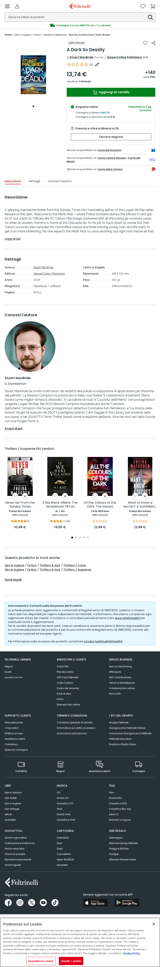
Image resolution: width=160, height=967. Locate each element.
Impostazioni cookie (40, 961)
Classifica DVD (118, 803)
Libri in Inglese (13, 803)
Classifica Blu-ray (120, 809)
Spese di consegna (16, 749)
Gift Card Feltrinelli (67, 677)
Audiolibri (10, 819)
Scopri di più (13, 428)
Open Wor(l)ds (65, 859)
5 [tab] (88, 537)
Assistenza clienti (15, 738)
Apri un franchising (120, 666)
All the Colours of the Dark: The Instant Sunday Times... (100, 505)
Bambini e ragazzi (120, 819)
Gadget (113, 854)
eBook (8, 814)
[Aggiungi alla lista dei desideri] (145, 43)
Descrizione (13, 181)
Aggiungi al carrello (113, 92)
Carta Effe (62, 666)
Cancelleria (64, 854)
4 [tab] (84, 537)
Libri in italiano (13, 792)
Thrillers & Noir (50, 565)
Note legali (13, 580)
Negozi (9, 666)
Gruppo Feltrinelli (119, 722)
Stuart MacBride (81, 57)
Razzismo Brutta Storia (122, 744)
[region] (80, 942)
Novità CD (62, 798)
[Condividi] (153, 43)
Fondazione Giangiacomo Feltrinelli (130, 733)
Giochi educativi (14, 848)
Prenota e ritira (65, 672)
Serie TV (113, 814)
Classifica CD (65, 803)
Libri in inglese (14, 565)
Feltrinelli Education (120, 738)
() (91, 64)
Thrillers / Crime (74, 565)
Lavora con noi (13, 677)
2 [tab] (76, 537)
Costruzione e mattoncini (20, 843)
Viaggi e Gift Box (119, 848)
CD (58, 792)
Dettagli (34, 181)
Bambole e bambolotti (18, 859)
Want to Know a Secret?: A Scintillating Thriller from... (140, 505)
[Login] (17, 6)
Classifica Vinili (66, 819)
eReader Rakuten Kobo (122, 859)
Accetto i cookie (71, 961)
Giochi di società (15, 854)
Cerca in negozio (111, 137)
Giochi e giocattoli (16, 837)
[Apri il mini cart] (152, 6)
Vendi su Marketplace (122, 682)
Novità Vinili (63, 814)
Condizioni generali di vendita (75, 722)
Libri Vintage (12, 809)
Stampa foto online (68, 704)
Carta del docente (68, 688)
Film (111, 792)
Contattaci (11, 744)
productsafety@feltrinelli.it (103, 641)
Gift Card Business (120, 677)
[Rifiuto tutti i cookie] (153, 924)
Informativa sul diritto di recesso (76, 728)
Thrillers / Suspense (77, 570)
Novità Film (115, 798)
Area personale (14, 722)
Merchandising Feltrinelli (123, 843)
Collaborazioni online (121, 688)
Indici (60, 699)
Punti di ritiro (64, 693)
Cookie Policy (131, 953)
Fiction (31, 565)
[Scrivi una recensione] (97, 64)
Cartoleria (63, 837)
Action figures (13, 865)
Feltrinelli (85, 81)
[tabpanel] (33, 74)
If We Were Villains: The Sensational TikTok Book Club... (60, 505)
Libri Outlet (11, 798)
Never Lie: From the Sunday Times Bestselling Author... (20, 505)
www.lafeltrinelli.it (127, 618)
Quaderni (62, 865)
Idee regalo (116, 837)
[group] (80, 25)
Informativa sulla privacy (72, 733)
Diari (59, 843)
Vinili (59, 809)
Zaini (60, 848)
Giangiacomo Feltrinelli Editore (127, 728)
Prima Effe (115, 693)
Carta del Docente (109, 150)
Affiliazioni (115, 672)
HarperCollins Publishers (124, 57)
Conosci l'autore (59, 181)
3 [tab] (80, 537)
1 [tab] (33, 106)
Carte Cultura (65, 682)
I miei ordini (11, 728)
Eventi (8, 672)
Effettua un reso (14, 733)
